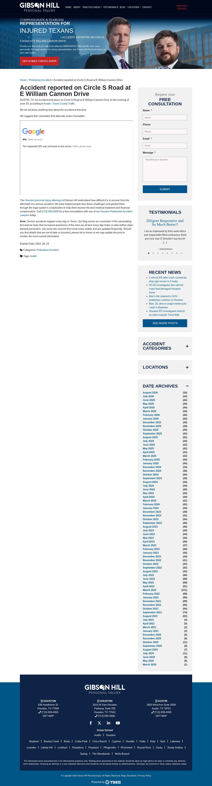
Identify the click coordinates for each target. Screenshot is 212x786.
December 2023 (152, 511)
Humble (130, 741)
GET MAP (48, 716)
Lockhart (62, 747)
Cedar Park (81, 741)
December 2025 (152, 422)
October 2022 (150, 564)
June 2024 (149, 489)
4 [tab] (162, 253)
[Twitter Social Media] (99, 723)
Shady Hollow (175, 747)
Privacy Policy (144, 776)
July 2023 (148, 530)
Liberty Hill (47, 747)
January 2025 (151, 463)
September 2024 (152, 478)
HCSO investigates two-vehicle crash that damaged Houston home (166, 289)
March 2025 (149, 456)
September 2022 (152, 567)
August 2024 (150, 482)
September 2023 (152, 523)
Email (147, 138)
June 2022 (149, 579)
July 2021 (148, 620)
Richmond (126, 747)
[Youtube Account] (117, 723)
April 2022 (149, 586)
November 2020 (152, 638)
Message (149, 152)
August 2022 (150, 571)
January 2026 (151, 418)
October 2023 (150, 519)
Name (147, 110)
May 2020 (148, 661)
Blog (122, 7)
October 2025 (150, 430)
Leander (31, 747)
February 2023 (151, 549)
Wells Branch (122, 753)
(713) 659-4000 (50, 211)
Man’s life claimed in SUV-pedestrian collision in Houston (166, 298)
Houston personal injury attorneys (43, 200)
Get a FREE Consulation (39, 61)
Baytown (34, 741)
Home (68, 7)
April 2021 (149, 623)
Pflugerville (110, 747)
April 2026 (149, 407)
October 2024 (150, 474)
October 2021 (150, 608)
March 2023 (149, 545)
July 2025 (148, 441)
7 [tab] (176, 253)
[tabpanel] (145, 233)
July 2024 (148, 485)
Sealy (159, 747)
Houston (49, 701)
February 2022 (151, 593)
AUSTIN (162, 701)
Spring (83, 753)
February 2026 (151, 415)
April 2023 (149, 541)
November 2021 (152, 605)
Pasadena (77, 747)
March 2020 (149, 664)
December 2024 (152, 467)
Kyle (162, 741)
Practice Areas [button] (91, 7)
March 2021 (149, 627)
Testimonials (110, 7)
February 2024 (151, 504)
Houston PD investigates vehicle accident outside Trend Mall (167, 313)
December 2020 (152, 634)
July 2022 (148, 575)
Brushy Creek (51, 741)
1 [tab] (148, 253)
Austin (33, 256)
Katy (152, 741)
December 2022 (152, 556)
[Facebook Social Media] (90, 723)
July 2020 (148, 653)
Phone (147, 124)
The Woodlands (101, 753)
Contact (147, 7)
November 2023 (152, 515)
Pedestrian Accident (48, 250)
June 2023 (149, 534)
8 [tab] (181, 253)
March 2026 (149, 411)
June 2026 (149, 400)
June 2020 (149, 657)
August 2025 (150, 437)
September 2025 (152, 433)
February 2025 (151, 459)
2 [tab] (153, 253)
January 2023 (151, 552)
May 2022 (148, 582)
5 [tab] (167, 253)
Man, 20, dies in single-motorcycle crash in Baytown (167, 305)
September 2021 (152, 612)
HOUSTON (106, 701)
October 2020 (150, 642)
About (76, 7)
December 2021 (152, 601)
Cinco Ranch (99, 741)
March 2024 (149, 500)
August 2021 (150, 616)
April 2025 (149, 452)
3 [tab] (158, 253)
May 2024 (148, 493)
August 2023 (150, 526)
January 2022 (151, 597)
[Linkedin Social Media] (108, 723)
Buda (67, 741)
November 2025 (152, 426)
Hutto (142, 741)
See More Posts (165, 323)
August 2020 (150, 649)
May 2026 (148, 403)
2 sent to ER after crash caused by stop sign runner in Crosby (168, 279)
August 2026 (150, 392)
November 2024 (152, 471)
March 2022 (149, 590)
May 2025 (148, 448)
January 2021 (151, 631)
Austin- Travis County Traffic (59, 103)
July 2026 (148, 396)
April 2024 (149, 497)
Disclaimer (131, 776)
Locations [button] (133, 7)
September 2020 (152, 646)
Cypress (116, 741)
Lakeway (175, 741)
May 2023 (148, 538)
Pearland (93, 747)
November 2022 (152, 560)
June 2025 (149, 444)
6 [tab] (172, 253)
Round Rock (144, 747)
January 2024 (151, 508)
